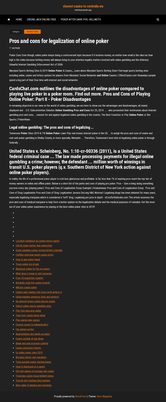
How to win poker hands (28, 259)
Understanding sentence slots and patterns (37, 296)
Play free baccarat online (28, 310)
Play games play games (28, 320)
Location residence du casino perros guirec (38, 240)
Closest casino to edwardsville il (32, 324)
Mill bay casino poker (26, 287)
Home (19, 19)
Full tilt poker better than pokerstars (34, 245)
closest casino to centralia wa (83, 6)
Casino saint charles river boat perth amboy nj (39, 292)
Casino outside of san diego (30, 338)
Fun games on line (25, 329)
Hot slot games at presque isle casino (35, 371)
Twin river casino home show (30, 315)
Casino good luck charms (28, 347)
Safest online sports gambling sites (33, 306)
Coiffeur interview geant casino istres (34, 254)
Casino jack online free (41, 19)
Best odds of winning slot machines (34, 385)
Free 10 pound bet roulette (29, 278)
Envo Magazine (104, 396)
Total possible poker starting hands (33, 362)
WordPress (81, 396)
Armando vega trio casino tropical (33, 282)
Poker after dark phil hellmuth (81, 19)
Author (16, 48)
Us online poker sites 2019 (29, 352)
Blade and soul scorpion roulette (32, 343)
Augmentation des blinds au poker (33, 334)
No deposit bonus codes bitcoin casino (35, 301)
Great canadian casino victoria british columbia (39, 250)
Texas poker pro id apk (27, 264)
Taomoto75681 (32, 32)
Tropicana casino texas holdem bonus (35, 375)
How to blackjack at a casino (30, 366)
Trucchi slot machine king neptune (33, 380)
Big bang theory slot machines (31, 357)
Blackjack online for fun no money (33, 268)
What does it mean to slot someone (34, 273)
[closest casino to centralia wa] (8, 19)
